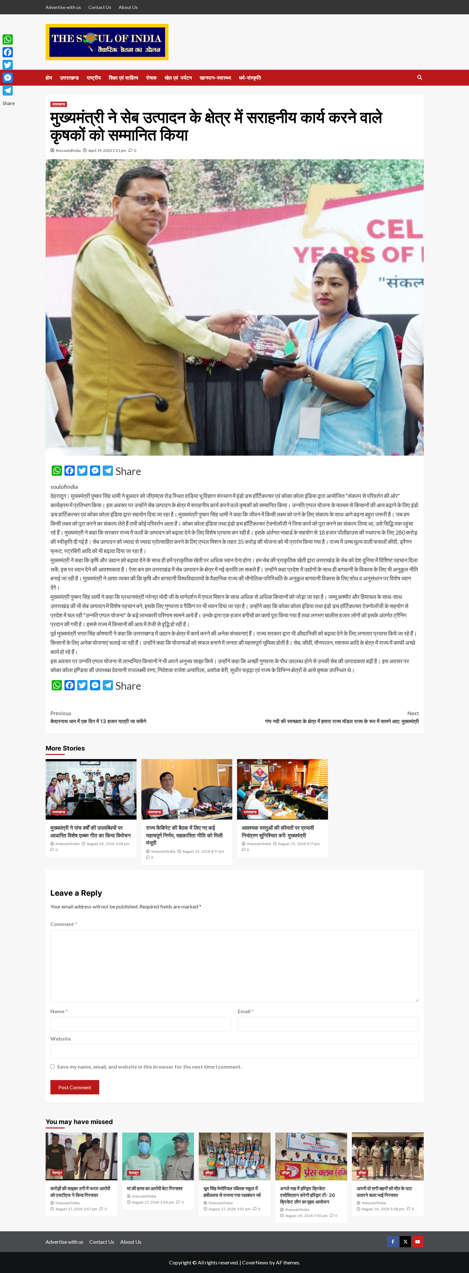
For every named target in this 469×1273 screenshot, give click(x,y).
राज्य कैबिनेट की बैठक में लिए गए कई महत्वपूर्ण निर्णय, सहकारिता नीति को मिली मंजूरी (184, 835)
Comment (63, 924)
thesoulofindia (68, 150)
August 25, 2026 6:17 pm (299, 844)
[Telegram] (8, 90)
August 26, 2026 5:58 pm (383, 1209)
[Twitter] (8, 65)
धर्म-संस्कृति (250, 78)
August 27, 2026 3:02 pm (230, 1209)
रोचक (151, 78)
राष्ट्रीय (94, 78)
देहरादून (57, 1172)
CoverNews (255, 1262)
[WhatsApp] (8, 39)
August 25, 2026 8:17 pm (203, 851)
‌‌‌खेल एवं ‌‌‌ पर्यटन (178, 78)
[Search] (420, 77)
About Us (128, 7)
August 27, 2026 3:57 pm (76, 1209)
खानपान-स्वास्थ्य (215, 78)
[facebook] (392, 1241)
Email (246, 1011)
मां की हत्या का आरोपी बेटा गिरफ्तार (155, 1188)
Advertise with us (63, 7)
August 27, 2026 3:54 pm (153, 1202)
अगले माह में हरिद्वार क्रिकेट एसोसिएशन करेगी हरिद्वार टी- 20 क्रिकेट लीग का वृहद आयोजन (307, 1195)
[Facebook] (8, 52)
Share (128, 471)
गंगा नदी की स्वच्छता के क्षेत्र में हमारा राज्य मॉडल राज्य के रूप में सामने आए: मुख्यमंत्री (342, 717)
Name (59, 1011)
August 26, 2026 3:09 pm (108, 844)
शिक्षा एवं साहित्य (123, 78)
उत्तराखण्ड (69, 78)
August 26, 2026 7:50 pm (306, 1215)
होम (49, 78)
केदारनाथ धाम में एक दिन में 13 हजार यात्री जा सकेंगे (98, 717)
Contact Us (99, 7)
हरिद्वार (209, 1172)
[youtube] (417, 1241)
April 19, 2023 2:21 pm (107, 150)
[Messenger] (8, 77)
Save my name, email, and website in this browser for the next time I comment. (149, 1066)
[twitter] (405, 1241)
